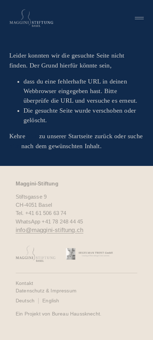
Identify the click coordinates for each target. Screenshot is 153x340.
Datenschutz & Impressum (46, 290)
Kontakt (24, 283)
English (50, 300)
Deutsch (25, 300)
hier (32, 136)
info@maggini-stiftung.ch (49, 230)
